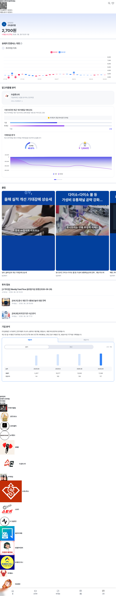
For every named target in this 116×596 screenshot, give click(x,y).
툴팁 (21, 43)
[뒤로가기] (3, 3)
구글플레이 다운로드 (6, 10)
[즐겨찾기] (112, 3)
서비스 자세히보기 (16, 101)
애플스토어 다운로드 (6, 12)
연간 (71, 347)
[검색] (109, 3)
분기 (26, 347)
